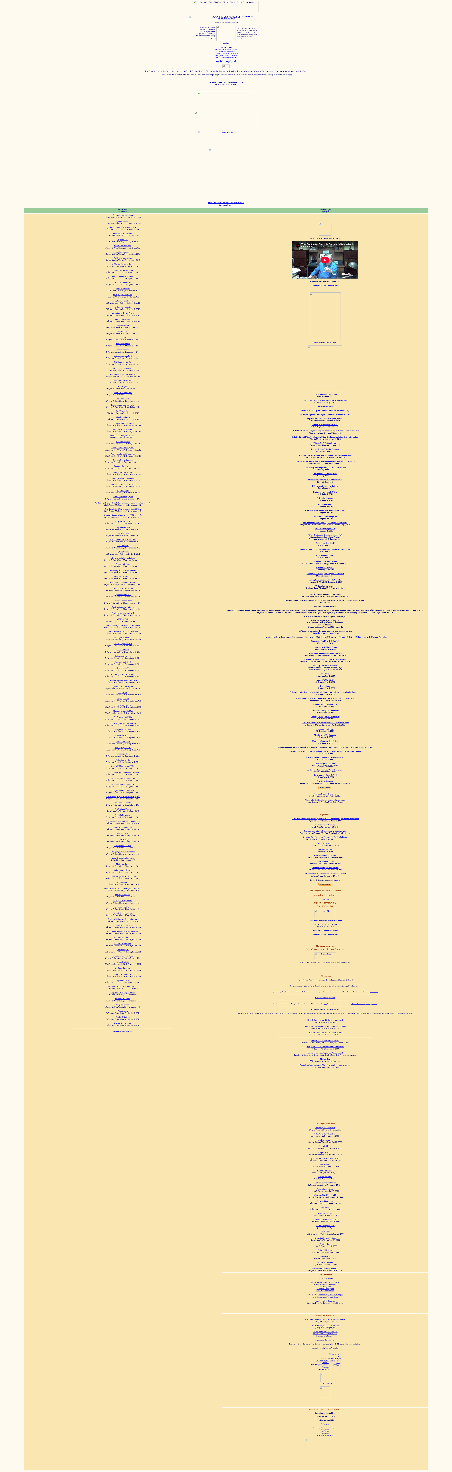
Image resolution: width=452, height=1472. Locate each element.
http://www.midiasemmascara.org (226, 57)
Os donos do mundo (122, 968)
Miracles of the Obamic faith (325, 855)
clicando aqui (374, 992)
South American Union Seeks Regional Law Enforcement (325, 400)
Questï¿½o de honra (122, 895)
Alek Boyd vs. (325, 735)
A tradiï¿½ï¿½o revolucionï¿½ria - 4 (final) (123, 772)
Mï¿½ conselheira (122, 864)
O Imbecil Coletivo (325, 1383)
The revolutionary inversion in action (325, 1220)
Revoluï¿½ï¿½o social (123, 748)
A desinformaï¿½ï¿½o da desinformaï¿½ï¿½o (123, 797)
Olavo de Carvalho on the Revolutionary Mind (325, 1032)
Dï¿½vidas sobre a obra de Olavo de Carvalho (325, 770)
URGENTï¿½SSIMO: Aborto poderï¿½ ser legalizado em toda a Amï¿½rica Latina (325, 437)
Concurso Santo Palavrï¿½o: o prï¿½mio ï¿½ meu (325, 510)
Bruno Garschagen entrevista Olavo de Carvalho (318, 1065)
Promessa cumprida (123, 344)
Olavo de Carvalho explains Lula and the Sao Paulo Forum (325, 723)
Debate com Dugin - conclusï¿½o (325, 486)
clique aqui (325, 899)
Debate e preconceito (123, 307)
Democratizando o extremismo (122, 478)
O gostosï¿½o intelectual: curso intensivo (123, 919)
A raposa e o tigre (122, 840)
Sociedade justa (123, 950)
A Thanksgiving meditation (325, 1183)
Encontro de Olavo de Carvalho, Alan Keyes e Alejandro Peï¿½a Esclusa (325, 698)
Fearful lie (325, 1207)
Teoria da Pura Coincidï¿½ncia (122, 448)
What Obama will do (325, 843)
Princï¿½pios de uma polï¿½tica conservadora (123, 821)
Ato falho (122, 338)
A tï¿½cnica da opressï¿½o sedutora (122, 570)
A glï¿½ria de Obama (123, 809)
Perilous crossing (325, 1256)
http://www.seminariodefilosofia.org (226, 49)
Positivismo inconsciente (123, 258)
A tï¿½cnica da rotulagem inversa (122, 993)
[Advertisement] (325, 217)
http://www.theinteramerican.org (226, 51)
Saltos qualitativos (122, 564)
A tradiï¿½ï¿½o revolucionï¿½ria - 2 (122, 784)
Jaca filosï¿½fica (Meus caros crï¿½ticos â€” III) (123, 509)
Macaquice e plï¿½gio (325, 729)
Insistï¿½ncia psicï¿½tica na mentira (325, 711)
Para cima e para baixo (122, 974)
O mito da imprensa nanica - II (122, 607)
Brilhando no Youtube (123, 803)
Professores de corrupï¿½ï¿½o (123, 368)
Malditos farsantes (325, 504)
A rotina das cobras (123, 442)
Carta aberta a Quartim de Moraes (122, 582)
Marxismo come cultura (328, 1284)
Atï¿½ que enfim (123, 699)
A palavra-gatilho (122, 325)
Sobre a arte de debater (122, 870)
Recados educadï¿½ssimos (325, 998)
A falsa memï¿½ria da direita (122, 264)
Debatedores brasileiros (122, 246)
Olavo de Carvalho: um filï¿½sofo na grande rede (325, 1020)
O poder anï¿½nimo (122, 319)
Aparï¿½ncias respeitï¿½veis (122, 301)
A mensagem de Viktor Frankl (325, 647)
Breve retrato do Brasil (122, 846)
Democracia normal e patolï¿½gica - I (123, 680)
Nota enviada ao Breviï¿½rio (325, 741)
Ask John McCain (325, 849)
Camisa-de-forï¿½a (123, 1017)
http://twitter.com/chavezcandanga (325, 633)
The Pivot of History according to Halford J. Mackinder (325, 523)
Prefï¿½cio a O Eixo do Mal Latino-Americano (325, 1047)
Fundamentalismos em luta (123, 270)
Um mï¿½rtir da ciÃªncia (123, 913)
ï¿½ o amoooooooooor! (325, 555)
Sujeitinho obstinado (325, 498)
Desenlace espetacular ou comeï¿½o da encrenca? (122, 889)
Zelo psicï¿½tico (123, 387)
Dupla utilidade (123, 491)
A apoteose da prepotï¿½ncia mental (122, 723)
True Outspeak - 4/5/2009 (325, 763)
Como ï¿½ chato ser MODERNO (325, 425)
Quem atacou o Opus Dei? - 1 (325, 775)
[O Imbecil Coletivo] (325, 1381)
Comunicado (325, 686)
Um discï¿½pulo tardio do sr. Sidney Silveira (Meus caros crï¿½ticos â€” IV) (122, 503)
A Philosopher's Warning (325, 825)
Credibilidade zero (123, 252)
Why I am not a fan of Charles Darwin (325, 1158)
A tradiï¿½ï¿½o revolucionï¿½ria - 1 (122, 791)
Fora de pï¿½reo (123, 833)
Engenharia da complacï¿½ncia (122, 405)
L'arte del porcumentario (325, 1291)
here (290, 75)
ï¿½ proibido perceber (123, 705)
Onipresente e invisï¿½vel (122, 429)
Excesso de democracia (122, 1023)
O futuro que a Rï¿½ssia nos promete (123, 876)
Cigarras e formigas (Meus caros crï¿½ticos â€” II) (122, 515)
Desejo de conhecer (122, 1005)
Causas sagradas (123, 533)
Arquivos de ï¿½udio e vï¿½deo (325, 930)
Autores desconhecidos (122, 944)
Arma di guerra (325, 1287)
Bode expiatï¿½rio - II (123, 656)
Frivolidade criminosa (123, 729)
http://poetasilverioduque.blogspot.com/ (364, 1004)
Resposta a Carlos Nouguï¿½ (325, 517)
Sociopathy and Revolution (325, 1128)
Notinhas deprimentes (123, 282)
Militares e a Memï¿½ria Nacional (122, 436)
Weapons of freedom (325, 1152)
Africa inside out (325, 1146)
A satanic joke (325, 1244)
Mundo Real (325, 1059)
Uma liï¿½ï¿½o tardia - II (122, 638)
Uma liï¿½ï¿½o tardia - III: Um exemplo (123, 631)
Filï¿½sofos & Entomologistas (325, 443)
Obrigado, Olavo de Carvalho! (325, 561)
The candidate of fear (325, 862)
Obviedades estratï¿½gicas (123, 497)
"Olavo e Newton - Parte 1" (305, 980)
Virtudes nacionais (123, 417)
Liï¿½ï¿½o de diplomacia (122, 901)
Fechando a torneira (122, 760)
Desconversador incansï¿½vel (325, 474)
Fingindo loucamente (123, 815)
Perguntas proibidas (122, 754)
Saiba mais (325, 1424)
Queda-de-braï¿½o (123, 527)
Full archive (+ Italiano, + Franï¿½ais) (325, 1282)
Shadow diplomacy (325, 1140)
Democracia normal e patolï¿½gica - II (123, 674)
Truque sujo (122, 693)
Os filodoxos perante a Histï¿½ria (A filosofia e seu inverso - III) (325, 415)
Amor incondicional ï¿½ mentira (123, 454)
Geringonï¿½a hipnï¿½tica (123, 956)
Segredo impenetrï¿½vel (123, 356)
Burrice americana (123, 289)
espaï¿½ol (231, 61)
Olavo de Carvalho (212, 71)
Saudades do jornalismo (123, 393)
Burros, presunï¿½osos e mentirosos (325, 717)
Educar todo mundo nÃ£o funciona (325, 1041)
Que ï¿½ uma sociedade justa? (123, 858)
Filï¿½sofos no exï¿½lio (123, 717)
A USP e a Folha (123, 619)
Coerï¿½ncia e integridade (123, 472)
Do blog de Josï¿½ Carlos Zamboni (325, 449)
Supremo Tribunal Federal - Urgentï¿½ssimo (325, 419)
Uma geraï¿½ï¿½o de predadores (123, 852)
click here (336, 880)
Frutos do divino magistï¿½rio (325, 492)
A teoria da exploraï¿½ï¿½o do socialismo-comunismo (325, 1319)
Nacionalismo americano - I (123, 937)
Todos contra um (123, 650)
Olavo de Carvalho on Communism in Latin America (325, 659)
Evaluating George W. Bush (325, 1238)
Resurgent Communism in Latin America (325, 653)
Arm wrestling (325, 1164)
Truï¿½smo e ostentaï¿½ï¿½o (325, 394)
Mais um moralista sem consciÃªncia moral (325, 480)
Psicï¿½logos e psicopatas (122, 295)
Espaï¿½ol (329, 1278)
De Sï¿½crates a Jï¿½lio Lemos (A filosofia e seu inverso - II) (325, 411)
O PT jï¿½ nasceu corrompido (325, 666)
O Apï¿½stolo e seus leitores (122, 276)
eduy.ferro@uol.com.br (325, 1435)
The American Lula (325, 1213)
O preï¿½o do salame (325, 781)
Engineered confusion (325, 1262)
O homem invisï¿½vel (123, 907)
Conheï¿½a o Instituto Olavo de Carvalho (325, 580)
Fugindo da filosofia (122, 221)
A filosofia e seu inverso (325, 407)
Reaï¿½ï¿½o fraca (122, 411)
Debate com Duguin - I (325, 568)
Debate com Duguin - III (325, 529)
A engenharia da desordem (123, 215)
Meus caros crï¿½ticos (123, 521)
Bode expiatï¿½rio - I (123, 662)
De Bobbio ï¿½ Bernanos (325, 1301)
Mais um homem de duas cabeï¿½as (122, 540)
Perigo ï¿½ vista (123, 980)
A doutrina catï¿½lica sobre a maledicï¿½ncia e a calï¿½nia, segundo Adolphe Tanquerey (325, 692)
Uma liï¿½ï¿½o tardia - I (123, 644)
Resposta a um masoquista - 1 (325, 704)
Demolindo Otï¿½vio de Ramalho (122, 374)
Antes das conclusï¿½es (123, 827)
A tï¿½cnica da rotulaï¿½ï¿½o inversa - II (122, 986)
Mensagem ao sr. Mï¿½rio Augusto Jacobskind (325, 574)
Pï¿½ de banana (123, 552)
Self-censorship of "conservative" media (320, 874)
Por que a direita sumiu (122, 466)
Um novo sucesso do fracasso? (122, 484)
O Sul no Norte (123, 546)
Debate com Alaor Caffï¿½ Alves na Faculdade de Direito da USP (325, 1333)
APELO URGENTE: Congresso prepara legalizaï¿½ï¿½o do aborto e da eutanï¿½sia (325, 431)
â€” (337, 874)
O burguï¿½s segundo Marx (122, 711)
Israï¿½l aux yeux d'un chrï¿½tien (325, 1297)
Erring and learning (325, 1250)
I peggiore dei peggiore (325, 1289)
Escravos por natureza (123, 735)
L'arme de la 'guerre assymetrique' (330, 1295)
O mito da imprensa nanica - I (123, 613)
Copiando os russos (123, 742)
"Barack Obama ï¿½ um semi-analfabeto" (325, 535)
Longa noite (122, 331)
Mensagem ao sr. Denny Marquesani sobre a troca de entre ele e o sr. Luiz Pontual (325, 751)
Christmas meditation (325, 1171)
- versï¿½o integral (343, 1065)
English (320, 1278)
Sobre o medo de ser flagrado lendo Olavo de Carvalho (325, 1026)
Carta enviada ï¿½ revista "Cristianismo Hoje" (325, 757)
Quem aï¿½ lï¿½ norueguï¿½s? (122, 766)
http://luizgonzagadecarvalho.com (226, 55)
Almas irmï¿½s (325, 674)
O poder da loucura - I (123, 595)
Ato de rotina (123, 1011)
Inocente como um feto (122, 380)
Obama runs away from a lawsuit (325, 868)
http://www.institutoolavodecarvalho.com (226, 53)
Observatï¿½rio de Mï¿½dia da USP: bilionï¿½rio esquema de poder (325, 455)
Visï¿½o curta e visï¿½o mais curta (123, 227)
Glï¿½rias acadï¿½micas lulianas (123, 558)
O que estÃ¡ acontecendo (122, 234)
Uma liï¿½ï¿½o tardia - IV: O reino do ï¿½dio (123, 625)
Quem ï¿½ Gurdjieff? (325, 680)
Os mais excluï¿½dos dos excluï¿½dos (325, 1325)
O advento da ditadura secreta (123, 423)
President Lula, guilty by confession (325, 1269)
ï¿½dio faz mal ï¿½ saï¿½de (123, 686)
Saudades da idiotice (122, 999)
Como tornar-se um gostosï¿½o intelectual (122, 931)
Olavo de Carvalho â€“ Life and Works (226, 202)
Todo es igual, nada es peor (123, 589)
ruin (328, 1232)
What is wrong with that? (325, 1226)
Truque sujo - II (123, 668)
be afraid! (342, 874)
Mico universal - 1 (123, 882)
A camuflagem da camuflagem (122, 313)
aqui (296, 986)
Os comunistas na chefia (123, 601)
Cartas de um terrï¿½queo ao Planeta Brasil (325, 1053)
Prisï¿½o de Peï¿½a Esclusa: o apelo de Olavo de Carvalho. (363, 637)
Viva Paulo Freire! (123, 399)
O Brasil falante (123, 962)
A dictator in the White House (325, 1134)
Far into (324, 1232)
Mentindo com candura (122, 576)
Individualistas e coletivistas (123, 925)
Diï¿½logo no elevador (122, 362)
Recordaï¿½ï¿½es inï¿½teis (123, 460)
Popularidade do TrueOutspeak (325, 285)
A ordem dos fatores (122, 350)
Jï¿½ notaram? (122, 240)
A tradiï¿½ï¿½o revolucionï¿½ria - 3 (122, 778)
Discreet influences (325, 1177)
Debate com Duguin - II (325, 543)
